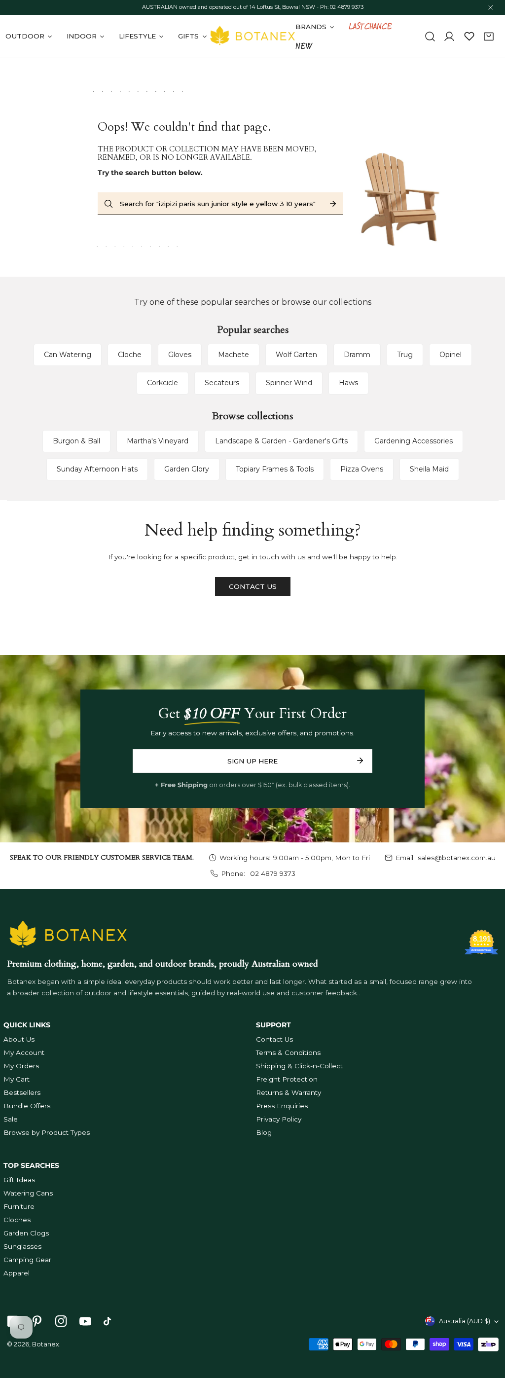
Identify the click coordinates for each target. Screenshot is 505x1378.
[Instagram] (61, 1321)
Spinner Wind (289, 382)
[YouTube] (85, 1321)
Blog (264, 1132)
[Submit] (360, 760)
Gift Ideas (19, 1180)
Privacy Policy (278, 1119)
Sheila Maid (429, 469)
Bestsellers (21, 1092)
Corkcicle (162, 382)
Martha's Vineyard (157, 440)
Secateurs (222, 382)
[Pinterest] (37, 1321)
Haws (348, 382)
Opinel (450, 354)
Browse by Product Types (46, 1132)
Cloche (130, 354)
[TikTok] (110, 1321)
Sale (10, 1119)
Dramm (357, 354)
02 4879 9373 (271, 873)
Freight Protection (287, 1079)
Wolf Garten (296, 354)
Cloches (17, 1220)
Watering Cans (28, 1193)
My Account (23, 1052)
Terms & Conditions (288, 1052)
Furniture (19, 1206)
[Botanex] (252, 36)
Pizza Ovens (361, 469)
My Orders (21, 1066)
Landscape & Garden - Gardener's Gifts (281, 440)
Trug (405, 354)
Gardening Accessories (413, 440)
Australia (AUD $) (464, 1321)
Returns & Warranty (288, 1092)
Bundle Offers (26, 1106)
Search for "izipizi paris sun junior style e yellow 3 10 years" (218, 204)
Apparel (16, 1273)
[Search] (430, 36)
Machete (233, 354)
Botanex (45, 1344)
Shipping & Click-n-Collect (299, 1066)
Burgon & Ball (76, 440)
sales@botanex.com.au (457, 858)
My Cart (16, 1079)
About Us (19, 1039)
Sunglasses (22, 1246)
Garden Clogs (26, 1233)
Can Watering (67, 354)
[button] (489, 36)
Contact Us (274, 1039)
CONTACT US (253, 586)
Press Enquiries (282, 1106)
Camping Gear (27, 1260)
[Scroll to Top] (488, 1327)
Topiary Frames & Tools (275, 469)
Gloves (179, 354)
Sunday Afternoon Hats (97, 469)
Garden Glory (186, 469)
